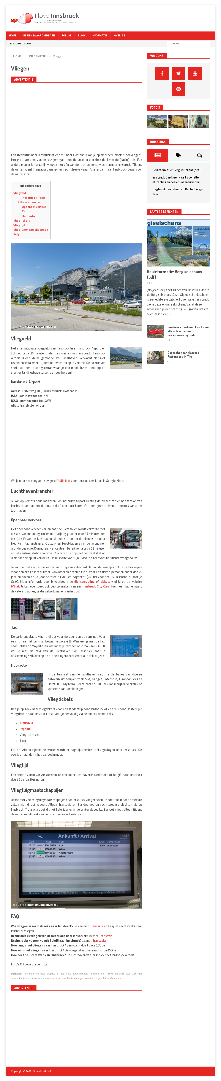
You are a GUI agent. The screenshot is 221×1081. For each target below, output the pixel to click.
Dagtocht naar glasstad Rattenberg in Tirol (183, 354)
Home (13, 35)
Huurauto (28, 216)
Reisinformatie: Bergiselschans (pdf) (176, 170)
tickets (105, 581)
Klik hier (64, 481)
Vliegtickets (21, 220)
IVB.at (15, 586)
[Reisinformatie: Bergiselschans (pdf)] (178, 242)
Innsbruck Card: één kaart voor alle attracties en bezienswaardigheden (188, 331)
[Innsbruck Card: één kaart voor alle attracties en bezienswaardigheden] (155, 331)
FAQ (16, 234)
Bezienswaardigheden (39, 35)
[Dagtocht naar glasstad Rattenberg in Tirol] (155, 357)
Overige (119, 35)
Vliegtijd (19, 225)
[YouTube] (195, 73)
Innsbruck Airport (33, 197)
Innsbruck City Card (96, 586)
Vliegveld (19, 193)
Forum (66, 35)
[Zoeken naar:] (188, 43)
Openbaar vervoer (34, 206)
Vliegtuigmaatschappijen (30, 229)
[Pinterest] (178, 89)
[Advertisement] (76, 117)
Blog (81, 35)
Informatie (99, 35)
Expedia (25, 729)
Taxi (24, 211)
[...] (169, 314)
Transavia (26, 723)
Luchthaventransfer (26, 202)
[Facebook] (162, 73)
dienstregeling (84, 581)
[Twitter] (178, 73)
